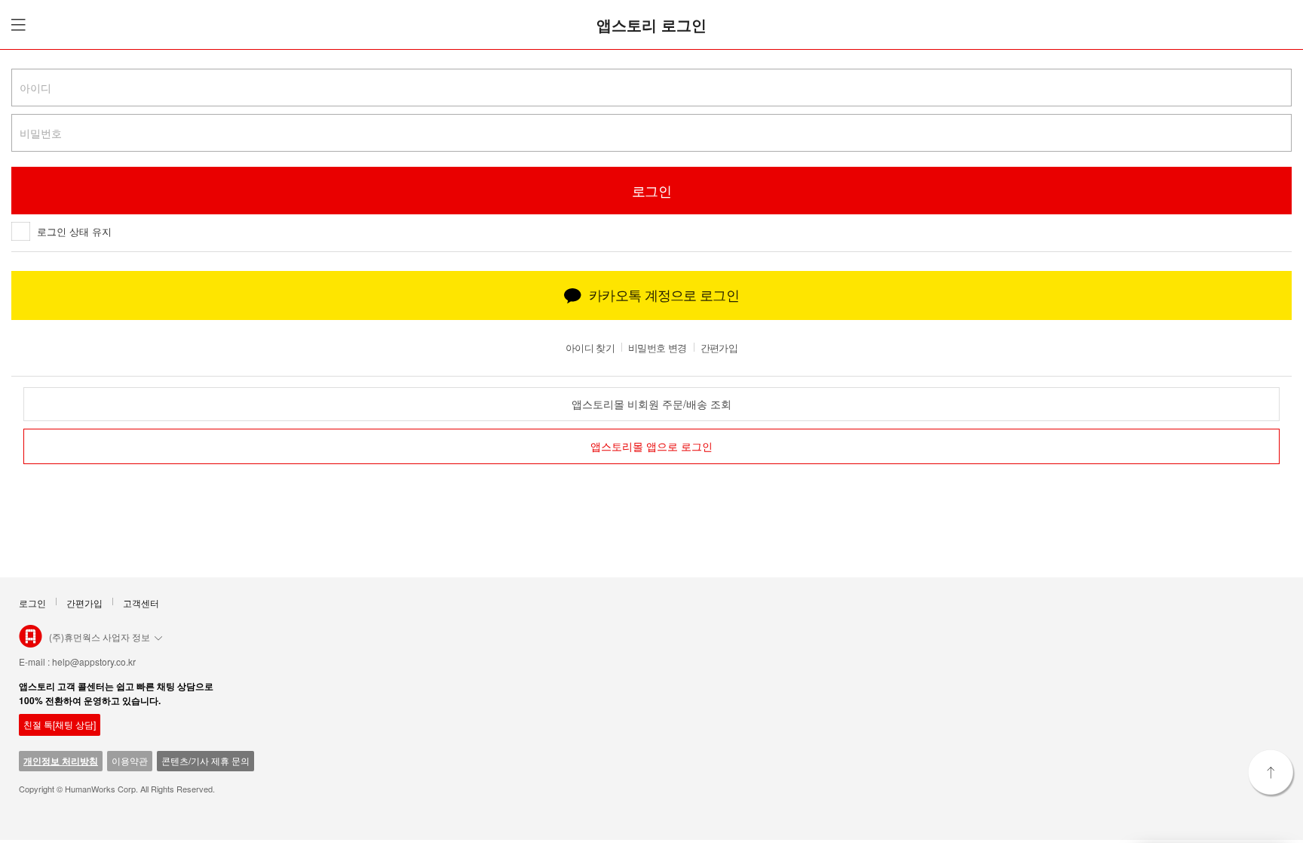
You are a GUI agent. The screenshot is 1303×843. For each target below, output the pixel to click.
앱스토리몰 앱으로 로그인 (651, 447)
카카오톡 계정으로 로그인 (664, 294)
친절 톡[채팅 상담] (59, 724)
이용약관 (130, 760)
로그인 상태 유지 (74, 231)
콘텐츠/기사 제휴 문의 (205, 760)
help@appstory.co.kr (94, 661)
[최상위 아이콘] (1271, 773)
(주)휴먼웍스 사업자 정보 (99, 636)
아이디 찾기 (590, 347)
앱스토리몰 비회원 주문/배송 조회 (651, 403)
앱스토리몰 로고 (30, 642)
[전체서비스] (16, 24)
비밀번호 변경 (657, 347)
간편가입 (719, 347)
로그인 (32, 602)
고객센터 (141, 602)
